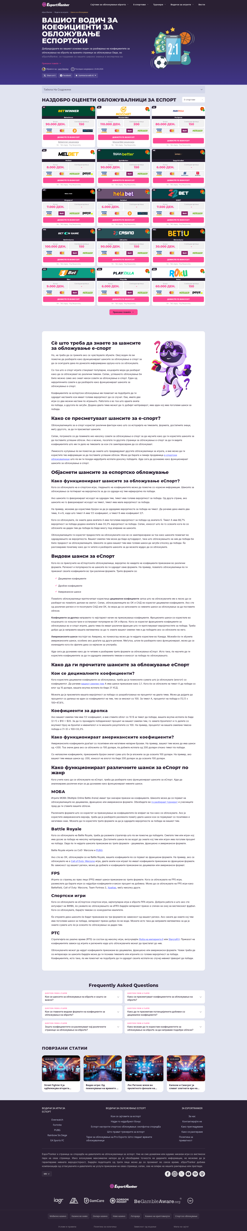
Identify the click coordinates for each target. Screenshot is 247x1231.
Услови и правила (67, 1226)
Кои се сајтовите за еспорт (126, 1116)
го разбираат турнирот (164, 802)
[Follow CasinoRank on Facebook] (168, 1174)
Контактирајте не (192, 1121)
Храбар (112, 887)
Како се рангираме (192, 1131)
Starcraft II (174, 939)
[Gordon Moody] (119, 1201)
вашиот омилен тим (92, 683)
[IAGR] (58, 1201)
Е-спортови (139, 4)
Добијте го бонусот (68, 137)
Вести (201, 4)
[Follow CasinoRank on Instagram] (174, 1174)
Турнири (158, 4)
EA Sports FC (57, 1140)
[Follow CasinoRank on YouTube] (188, 1174)
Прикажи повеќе (122, 312)
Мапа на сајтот (181, 1226)
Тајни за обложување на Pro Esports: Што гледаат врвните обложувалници (119, 1138)
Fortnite (57, 1124)
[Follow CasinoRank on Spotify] (195, 1174)
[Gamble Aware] (158, 1201)
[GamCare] (94, 1201)
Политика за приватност (186, 1138)
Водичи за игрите (181, 4)
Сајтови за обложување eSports (108, 4)
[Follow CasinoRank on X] (181, 1174)
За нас (192, 1116)
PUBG (99, 850)
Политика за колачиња (105, 1226)
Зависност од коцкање (145, 1226)
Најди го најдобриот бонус (126, 1121)
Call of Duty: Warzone (83, 861)
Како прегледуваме (192, 1126)
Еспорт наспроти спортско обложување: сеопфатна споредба (126, 1126)
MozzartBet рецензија (123, 142)
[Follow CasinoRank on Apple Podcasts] (202, 1174)
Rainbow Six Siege (57, 1135)
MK (45, 1173)
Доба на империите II (151, 939)
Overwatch (57, 1119)
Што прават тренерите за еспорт (126, 1131)
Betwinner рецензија (68, 142)
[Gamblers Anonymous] (73, 1201)
